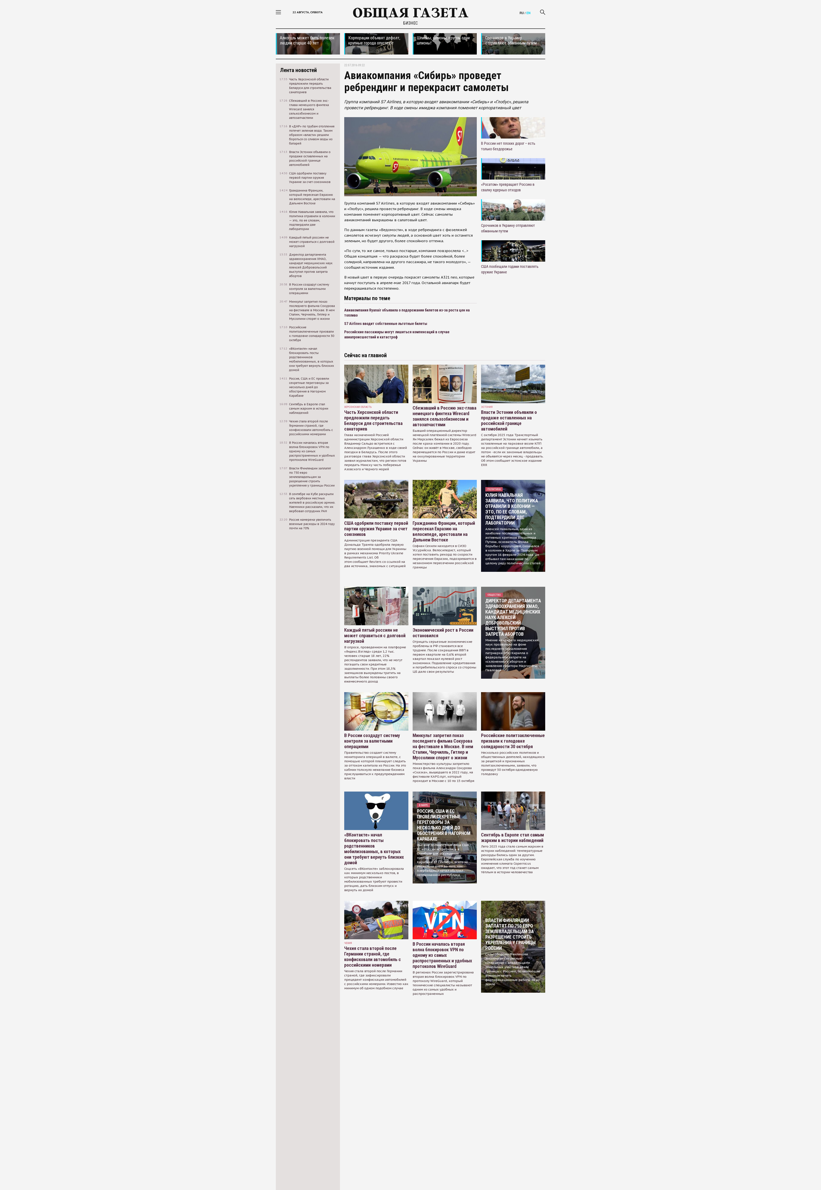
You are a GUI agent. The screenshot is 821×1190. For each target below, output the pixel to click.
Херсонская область (358, 406)
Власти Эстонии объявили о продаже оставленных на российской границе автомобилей (509, 421)
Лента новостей (298, 70)
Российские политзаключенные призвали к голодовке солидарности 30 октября (513, 741)
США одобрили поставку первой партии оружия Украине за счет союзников (376, 529)
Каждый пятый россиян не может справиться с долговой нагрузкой (375, 635)
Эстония (487, 406)
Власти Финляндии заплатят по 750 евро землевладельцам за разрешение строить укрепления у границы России (510, 934)
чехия (348, 943)
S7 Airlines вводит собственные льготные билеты (385, 323)
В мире (423, 805)
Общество (494, 594)
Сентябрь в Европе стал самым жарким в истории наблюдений (512, 837)
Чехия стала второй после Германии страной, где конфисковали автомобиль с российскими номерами (372, 957)
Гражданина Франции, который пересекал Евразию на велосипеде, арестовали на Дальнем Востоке (444, 532)
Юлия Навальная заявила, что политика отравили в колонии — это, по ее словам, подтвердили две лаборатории (511, 509)
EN (528, 13)
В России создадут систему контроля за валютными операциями (372, 741)
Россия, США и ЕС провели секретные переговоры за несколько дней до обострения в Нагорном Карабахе (443, 825)
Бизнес (410, 23)
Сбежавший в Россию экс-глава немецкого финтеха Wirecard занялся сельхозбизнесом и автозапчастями (444, 416)
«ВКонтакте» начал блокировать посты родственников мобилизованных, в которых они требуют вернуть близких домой (374, 848)
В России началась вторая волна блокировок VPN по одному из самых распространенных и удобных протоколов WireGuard (442, 955)
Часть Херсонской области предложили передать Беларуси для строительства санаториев (373, 421)
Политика (494, 489)
